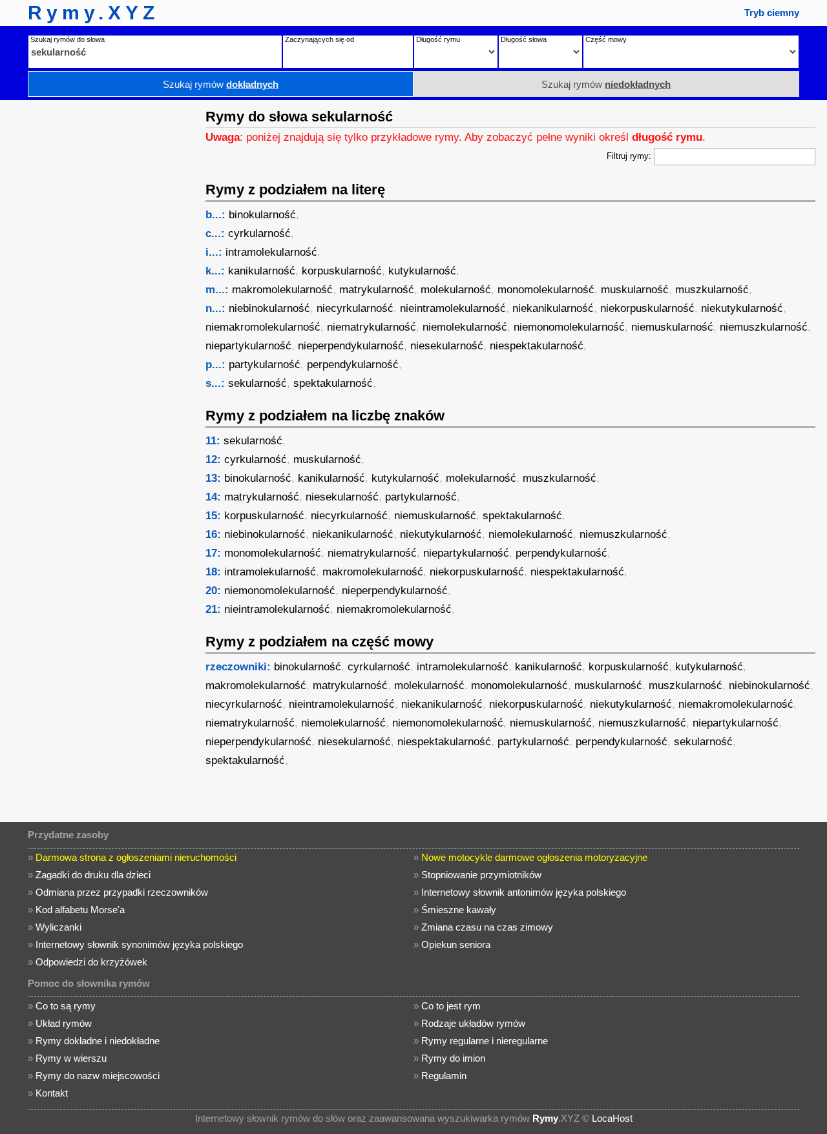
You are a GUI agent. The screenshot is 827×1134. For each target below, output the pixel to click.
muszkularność (712, 290)
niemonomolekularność (569, 327)
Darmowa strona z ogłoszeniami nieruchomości (136, 857)
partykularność (264, 364)
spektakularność (333, 383)
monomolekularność (545, 290)
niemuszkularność (764, 327)
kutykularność (422, 271)
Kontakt (52, 1093)
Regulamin (443, 1075)
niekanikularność (553, 308)
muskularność (635, 290)
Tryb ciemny (771, 12)
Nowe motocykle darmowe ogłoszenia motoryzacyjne (534, 857)
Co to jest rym (451, 1005)
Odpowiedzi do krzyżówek (91, 961)
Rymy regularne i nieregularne (484, 1040)
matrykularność (376, 290)
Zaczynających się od (319, 39)
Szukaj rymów (220, 84)
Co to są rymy (66, 1005)
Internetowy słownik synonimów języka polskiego (139, 944)
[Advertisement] (100, 294)
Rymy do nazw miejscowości (98, 1075)
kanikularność (261, 271)
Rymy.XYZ (93, 12)
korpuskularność (342, 271)
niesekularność (446, 346)
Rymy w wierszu (71, 1058)
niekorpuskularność (647, 308)
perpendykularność (353, 364)
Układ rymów (64, 1023)
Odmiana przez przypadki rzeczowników (122, 892)
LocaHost (612, 1118)
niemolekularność (465, 327)
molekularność (456, 290)
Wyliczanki (58, 927)
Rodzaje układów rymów (473, 1023)
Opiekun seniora (455, 944)
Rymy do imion (453, 1058)
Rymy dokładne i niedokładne (98, 1040)
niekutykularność (742, 308)
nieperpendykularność (351, 346)
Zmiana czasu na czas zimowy (487, 927)
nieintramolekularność (453, 308)
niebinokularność (269, 308)
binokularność (262, 215)
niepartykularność (248, 346)
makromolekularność (282, 290)
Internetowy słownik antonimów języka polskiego (523, 892)
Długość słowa (524, 39)
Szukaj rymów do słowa (67, 39)
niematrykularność (371, 327)
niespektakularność (536, 346)
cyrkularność (259, 233)
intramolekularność (271, 252)
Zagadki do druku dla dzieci (93, 874)
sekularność (257, 383)
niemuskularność (672, 327)
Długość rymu (438, 39)
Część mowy (606, 39)
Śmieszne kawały (458, 909)
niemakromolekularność (262, 327)
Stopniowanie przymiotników (481, 874)
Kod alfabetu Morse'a (80, 909)
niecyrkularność (355, 308)
